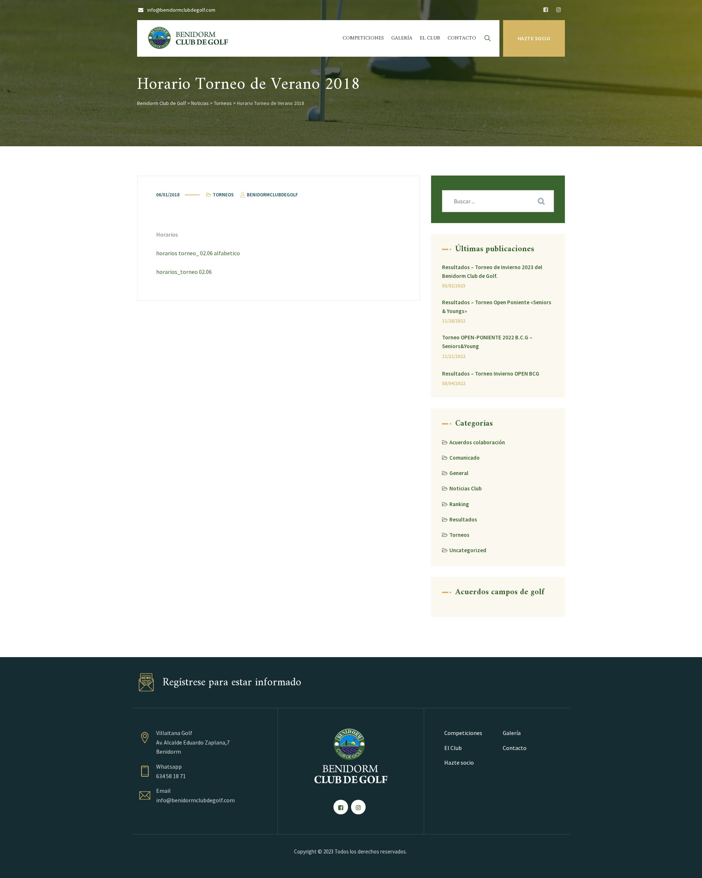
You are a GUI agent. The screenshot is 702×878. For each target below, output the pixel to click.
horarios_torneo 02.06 (184, 271)
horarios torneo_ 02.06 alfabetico (198, 253)
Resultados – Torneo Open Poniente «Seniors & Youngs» (496, 306)
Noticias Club (465, 488)
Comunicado (464, 457)
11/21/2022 (453, 356)
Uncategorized (467, 550)
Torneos (223, 195)
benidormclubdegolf (272, 195)
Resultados (463, 519)
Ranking (459, 504)
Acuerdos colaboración (477, 442)
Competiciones (363, 38)
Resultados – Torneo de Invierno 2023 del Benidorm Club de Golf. (492, 271)
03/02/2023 (453, 286)
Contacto (462, 38)
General (458, 473)
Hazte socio (534, 38)
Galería (401, 38)
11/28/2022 (453, 321)
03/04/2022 (453, 383)
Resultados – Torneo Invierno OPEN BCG (490, 373)
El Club (430, 38)
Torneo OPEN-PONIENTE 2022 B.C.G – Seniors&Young (487, 342)
